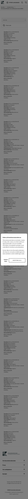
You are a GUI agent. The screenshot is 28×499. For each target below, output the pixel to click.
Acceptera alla (17, 260)
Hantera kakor (6, 260)
